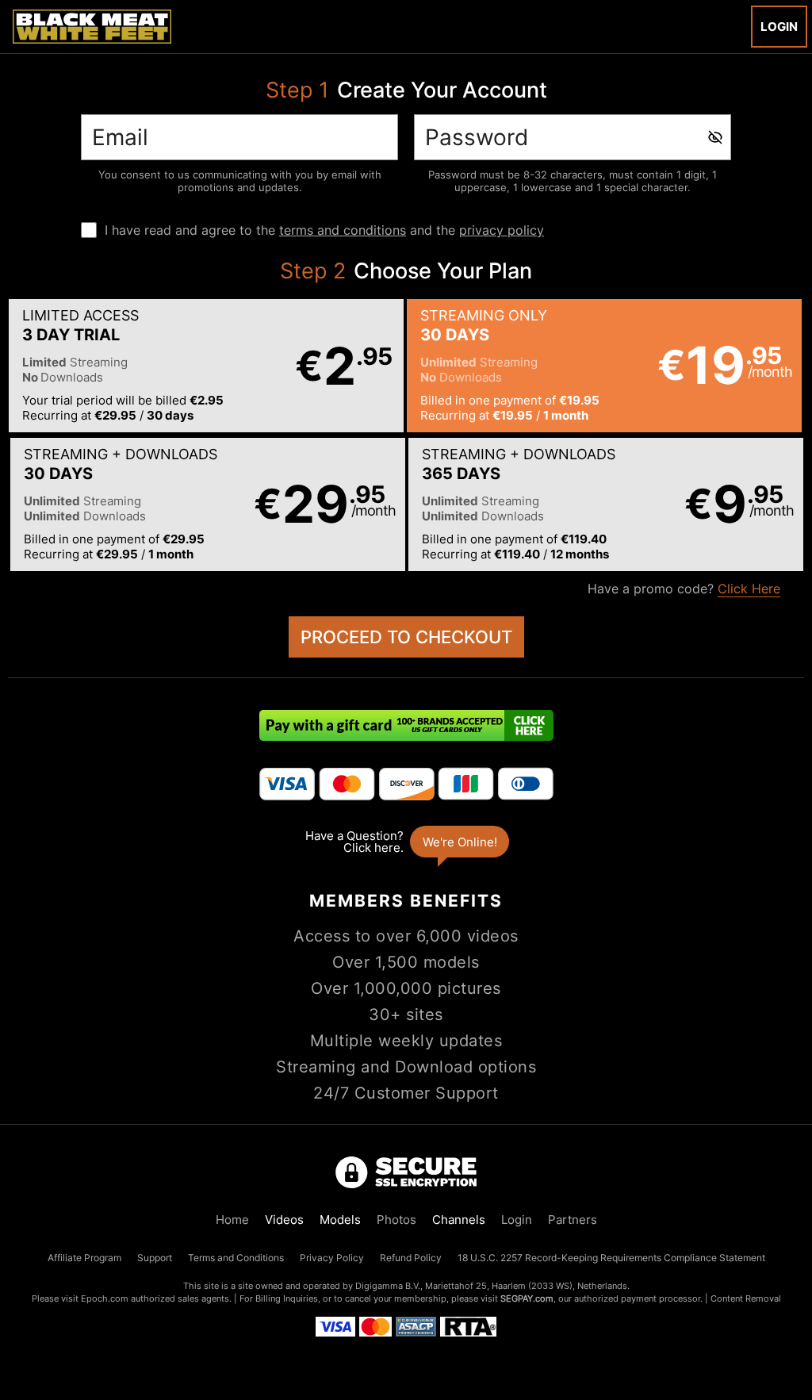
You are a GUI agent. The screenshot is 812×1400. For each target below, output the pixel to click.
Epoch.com (104, 1298)
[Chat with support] (406, 841)
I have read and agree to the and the (324, 230)
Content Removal (745, 1298)
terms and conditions (342, 230)
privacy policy (501, 230)
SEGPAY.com (526, 1298)
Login (779, 26)
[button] (206, 365)
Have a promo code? (684, 588)
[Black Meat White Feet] (92, 26)
